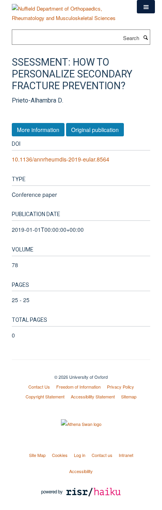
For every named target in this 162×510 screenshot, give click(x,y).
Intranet (126, 455)
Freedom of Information (78, 386)
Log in (79, 455)
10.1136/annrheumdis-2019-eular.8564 (60, 159)
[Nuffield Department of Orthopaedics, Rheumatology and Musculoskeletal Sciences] (68, 10)
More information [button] (38, 130)
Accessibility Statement (93, 396)
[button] (146, 6)
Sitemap (128, 396)
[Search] (145, 37)
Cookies (60, 455)
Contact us (102, 455)
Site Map (37, 455)
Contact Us (39, 386)
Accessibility (81, 471)
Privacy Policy (120, 386)
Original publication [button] (95, 130)
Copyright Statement (45, 396)
